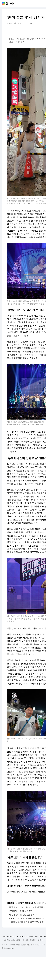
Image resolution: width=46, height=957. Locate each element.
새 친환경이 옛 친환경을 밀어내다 (23, 914)
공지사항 (38, 936)
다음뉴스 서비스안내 (10, 936)
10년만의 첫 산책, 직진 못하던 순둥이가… (27, 918)
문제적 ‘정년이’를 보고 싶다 (21, 911)
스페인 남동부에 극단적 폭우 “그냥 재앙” (26, 922)
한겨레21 (10, 3)
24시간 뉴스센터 (26, 936)
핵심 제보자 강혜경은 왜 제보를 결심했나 (27, 907)
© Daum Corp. (8, 948)
